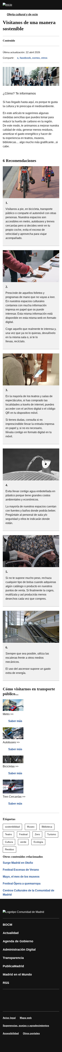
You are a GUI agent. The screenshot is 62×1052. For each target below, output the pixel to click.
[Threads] (49, 1005)
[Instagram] (18, 995)
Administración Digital (19, 949)
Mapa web (26, 1017)
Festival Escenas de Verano (21, 869)
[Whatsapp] (7, 1005)
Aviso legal (9, 1017)
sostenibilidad (12, 826)
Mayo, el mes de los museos (21, 876)
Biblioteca (47, 826)
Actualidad (11, 933)
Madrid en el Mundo (17, 974)
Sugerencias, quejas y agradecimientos (26, 1025)
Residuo (9, 849)
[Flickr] (28, 1005)
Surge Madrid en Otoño (18, 862)
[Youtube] (38, 995)
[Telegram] (38, 1005)
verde (23, 842)
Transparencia (13, 958)
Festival (23, 834)
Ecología (38, 842)
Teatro (8, 834)
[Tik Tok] (18, 1005)
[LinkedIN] (49, 995)
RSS (6, 983)
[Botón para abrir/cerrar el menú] (57, 5)
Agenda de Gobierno (18, 941)
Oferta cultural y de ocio (22, 14)
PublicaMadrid (13, 966)
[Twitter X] (28, 995)
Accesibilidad (11, 1033)
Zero (37, 834)
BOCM (7, 924)
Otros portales (31, 1033)
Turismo (51, 834)
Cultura (9, 842)
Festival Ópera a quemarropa (21, 883)
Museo (30, 826)
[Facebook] (7, 995)
